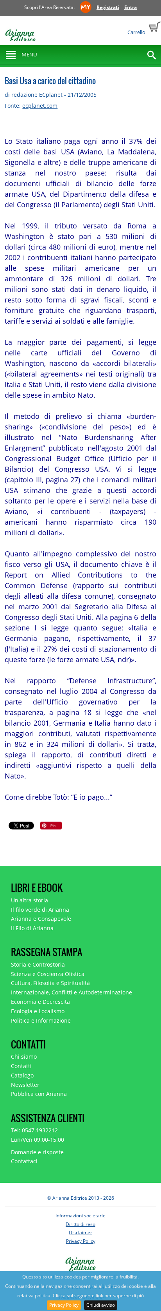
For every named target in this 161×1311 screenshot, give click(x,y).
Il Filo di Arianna (32, 928)
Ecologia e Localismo (37, 1011)
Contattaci (24, 1161)
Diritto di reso (80, 1224)
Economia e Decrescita (40, 1001)
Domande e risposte (37, 1152)
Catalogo (22, 1075)
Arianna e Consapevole (41, 918)
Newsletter (25, 1084)
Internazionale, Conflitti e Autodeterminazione (71, 992)
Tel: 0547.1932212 (34, 1130)
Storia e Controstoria (38, 964)
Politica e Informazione (41, 1020)
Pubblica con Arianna (39, 1093)
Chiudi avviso (100, 1305)
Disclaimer (80, 1232)
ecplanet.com (39, 105)
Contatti (21, 1066)
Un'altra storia (29, 900)
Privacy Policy (64, 1305)
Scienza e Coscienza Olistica (47, 974)
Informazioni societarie (80, 1215)
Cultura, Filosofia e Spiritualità (50, 983)
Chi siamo (24, 1056)
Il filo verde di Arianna (40, 909)
